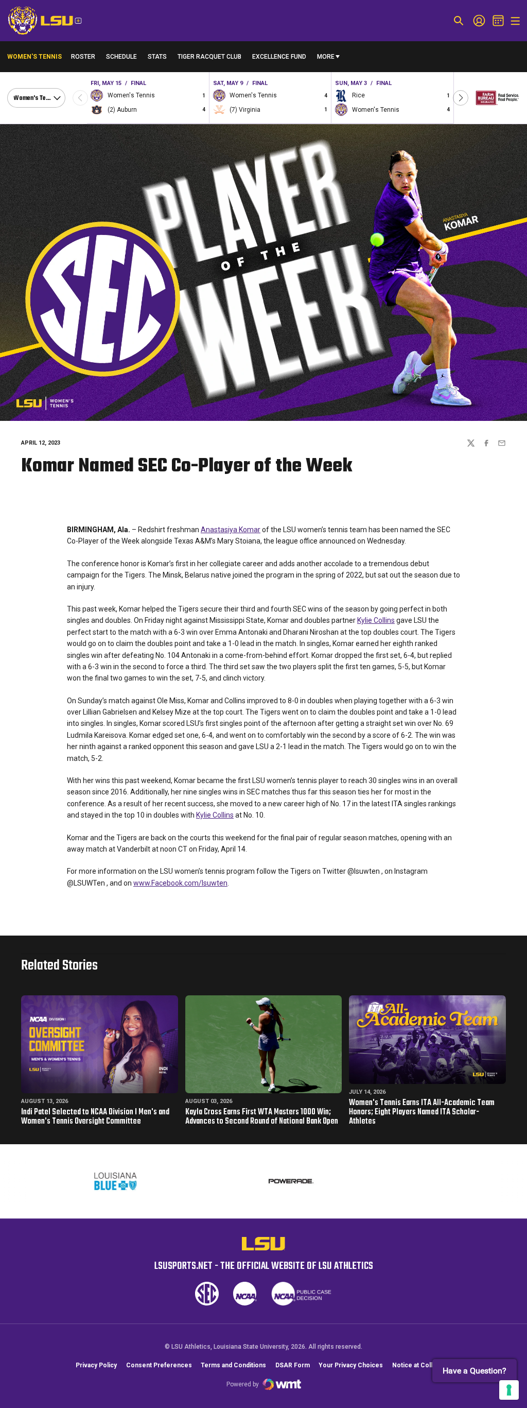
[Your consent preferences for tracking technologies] (509, 1390)
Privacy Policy (96, 1365)
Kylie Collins (376, 620)
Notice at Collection (421, 1365)
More (326, 56)
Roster (83, 56)
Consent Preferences (159, 1365)
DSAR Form (292, 1365)
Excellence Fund (279, 59)
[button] (460, 98)
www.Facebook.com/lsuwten (180, 883)
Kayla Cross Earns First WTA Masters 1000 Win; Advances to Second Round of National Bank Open (261, 1117)
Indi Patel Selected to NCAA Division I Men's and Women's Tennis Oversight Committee (95, 1117)
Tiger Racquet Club (209, 56)
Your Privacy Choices (351, 1365)
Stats (157, 56)
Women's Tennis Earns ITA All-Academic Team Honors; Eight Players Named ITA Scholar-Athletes (422, 1112)
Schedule (121, 56)
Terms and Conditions (233, 1365)
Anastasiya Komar (230, 529)
